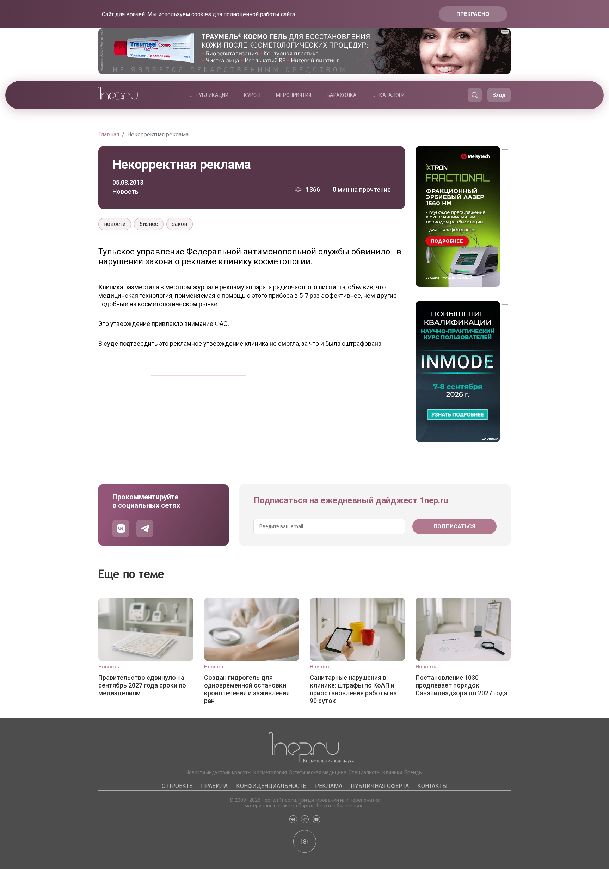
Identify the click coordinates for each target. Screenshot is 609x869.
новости (114, 224)
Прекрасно (473, 14)
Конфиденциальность (271, 786)
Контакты (432, 786)
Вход (499, 95)
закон (179, 224)
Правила (214, 786)
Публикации (212, 95)
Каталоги (392, 95)
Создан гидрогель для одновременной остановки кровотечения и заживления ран (247, 689)
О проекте (177, 786)
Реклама (328, 786)
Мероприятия (293, 95)
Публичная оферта (380, 786)
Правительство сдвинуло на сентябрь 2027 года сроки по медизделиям (142, 685)
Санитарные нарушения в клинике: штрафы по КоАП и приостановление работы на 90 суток (353, 689)
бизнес (149, 224)
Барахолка (342, 95)
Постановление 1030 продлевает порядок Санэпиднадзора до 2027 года (462, 685)
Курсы (252, 95)
